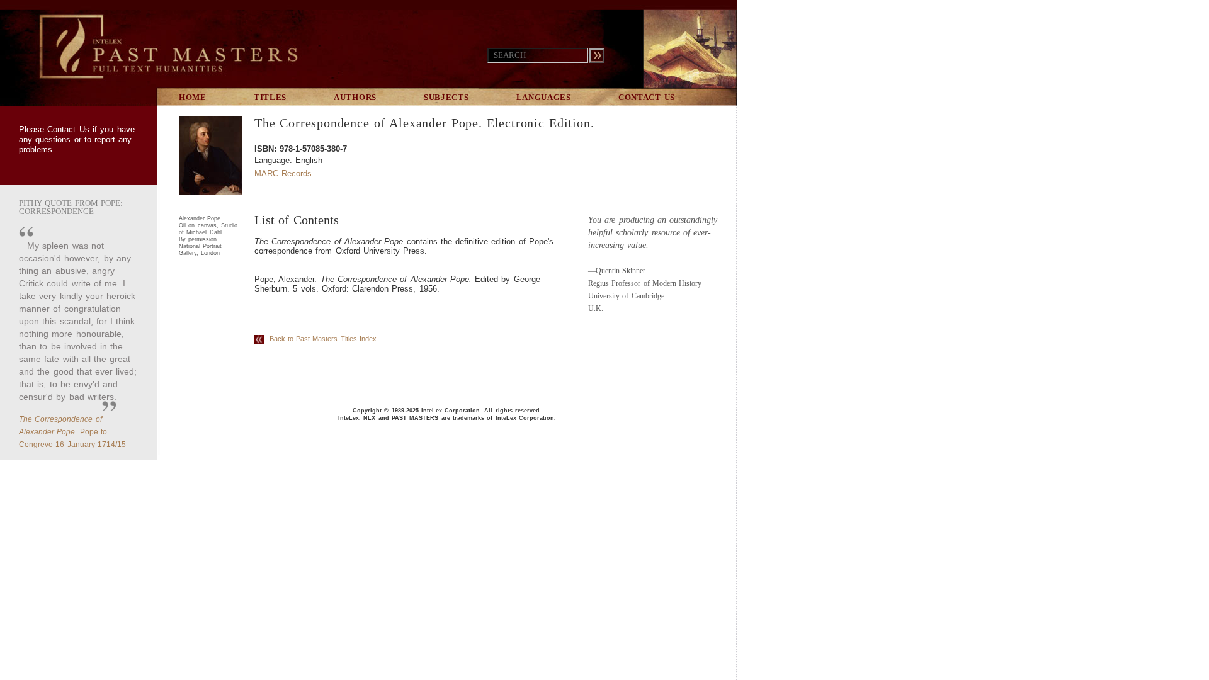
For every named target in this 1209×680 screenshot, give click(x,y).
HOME (193, 97)
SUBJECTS (446, 97)
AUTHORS (355, 97)
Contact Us (68, 129)
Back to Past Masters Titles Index (320, 339)
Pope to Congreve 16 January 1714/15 (72, 432)
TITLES (270, 97)
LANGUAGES (543, 97)
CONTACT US (646, 97)
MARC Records (283, 173)
